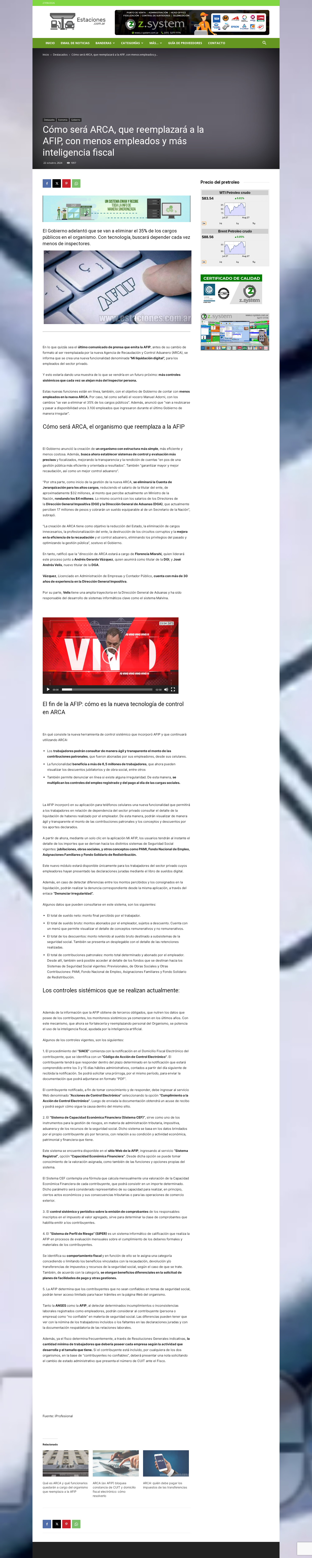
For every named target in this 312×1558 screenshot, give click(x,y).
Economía (62, 119)
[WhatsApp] (76, 183)
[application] (110, 655)
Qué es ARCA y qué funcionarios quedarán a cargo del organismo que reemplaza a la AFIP (65, 1487)
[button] (264, 43)
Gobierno (75, 119)
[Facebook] (47, 183)
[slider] (107, 689)
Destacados (60, 54)
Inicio (50, 43)
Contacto (216, 43)
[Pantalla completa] (173, 689)
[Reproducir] (48, 689)
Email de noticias (75, 43)
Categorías (130, 43)
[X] (56, 183)
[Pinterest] (66, 183)
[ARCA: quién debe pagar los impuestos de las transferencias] (166, 1463)
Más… (154, 43)
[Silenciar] (166, 689)
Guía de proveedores (185, 43)
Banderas (103, 43)
